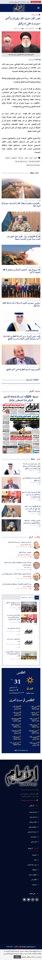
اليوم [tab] (36, 597)
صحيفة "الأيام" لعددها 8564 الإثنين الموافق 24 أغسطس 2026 (21, 398)
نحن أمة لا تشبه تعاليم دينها (14, 628)
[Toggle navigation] (38, 8)
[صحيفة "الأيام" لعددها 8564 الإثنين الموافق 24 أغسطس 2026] (21, 428)
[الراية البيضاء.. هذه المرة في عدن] (29, 642)
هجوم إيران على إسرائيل (33, 165)
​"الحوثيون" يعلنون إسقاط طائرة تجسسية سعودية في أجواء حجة (21, 204)
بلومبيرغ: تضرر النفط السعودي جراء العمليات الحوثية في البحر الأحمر (13, 654)
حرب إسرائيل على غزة (21, 161)
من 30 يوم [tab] (24, 597)
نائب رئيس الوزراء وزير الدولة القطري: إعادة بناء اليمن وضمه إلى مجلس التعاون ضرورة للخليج (21, 337)
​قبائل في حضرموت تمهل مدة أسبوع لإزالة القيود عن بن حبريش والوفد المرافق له (31, 494)
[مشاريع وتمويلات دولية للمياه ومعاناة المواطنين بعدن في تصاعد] (11, 525)
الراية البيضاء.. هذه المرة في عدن (13, 640)
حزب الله (20, 158)
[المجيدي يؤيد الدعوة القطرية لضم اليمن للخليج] (11, 483)
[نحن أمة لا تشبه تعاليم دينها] (29, 631)
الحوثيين (14, 158)
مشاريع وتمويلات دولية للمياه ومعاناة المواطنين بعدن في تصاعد (31, 521)
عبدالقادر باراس (26, 586)
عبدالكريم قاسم (27, 576)
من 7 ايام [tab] (31, 597)
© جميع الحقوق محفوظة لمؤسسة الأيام (25, 947)
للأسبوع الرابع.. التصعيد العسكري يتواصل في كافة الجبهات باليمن (21, 270)
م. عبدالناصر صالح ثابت (24, 555)
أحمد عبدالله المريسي (25, 544)
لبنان (26, 158)
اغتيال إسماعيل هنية (34, 161)
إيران (30, 158)
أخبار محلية (35, 15)
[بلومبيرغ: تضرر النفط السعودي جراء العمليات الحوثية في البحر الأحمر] (29, 655)
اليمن (35, 158)
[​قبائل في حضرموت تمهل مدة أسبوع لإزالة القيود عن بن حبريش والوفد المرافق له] (11, 497)
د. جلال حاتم (27, 567)
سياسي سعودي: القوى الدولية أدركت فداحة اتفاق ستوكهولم (21, 304)
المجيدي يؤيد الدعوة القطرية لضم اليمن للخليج (23, 369)
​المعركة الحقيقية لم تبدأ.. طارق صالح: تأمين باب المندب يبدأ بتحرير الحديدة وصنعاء (23, 237)
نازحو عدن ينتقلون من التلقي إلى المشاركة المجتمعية (13, 604)
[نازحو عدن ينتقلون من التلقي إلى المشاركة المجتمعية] (29, 607)
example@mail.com (31, 800)
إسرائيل (8, 158)
